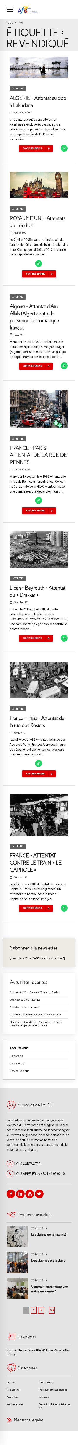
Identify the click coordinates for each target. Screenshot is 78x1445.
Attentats (17, 88)
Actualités (12, 1396)
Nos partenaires (15, 1404)
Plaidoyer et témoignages (53, 1389)
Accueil (10, 1382)
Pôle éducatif (17, 1063)
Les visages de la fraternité (25, 999)
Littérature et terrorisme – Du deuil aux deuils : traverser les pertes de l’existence (36, 1024)
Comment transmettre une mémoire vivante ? (35, 1014)
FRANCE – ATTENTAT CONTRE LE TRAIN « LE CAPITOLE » (36, 863)
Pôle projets (16, 1055)
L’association (46, 1382)
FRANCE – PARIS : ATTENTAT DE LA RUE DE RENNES (38, 455)
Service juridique (19, 1070)
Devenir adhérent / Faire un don (54, 1406)
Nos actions (13, 1389)
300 (52, 1310)
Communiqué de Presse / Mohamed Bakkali (35, 992)
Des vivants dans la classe (25, 1007)
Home (9, 22)
